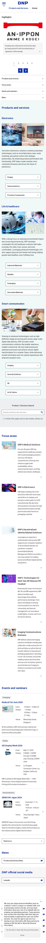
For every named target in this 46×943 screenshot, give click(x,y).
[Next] (25, 70)
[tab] (14, 63)
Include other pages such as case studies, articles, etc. (24, 419)
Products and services (10, 79)
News (4, 97)
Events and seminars (9, 91)
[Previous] (20, 70)
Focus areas (6, 85)
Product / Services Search (23, 406)
